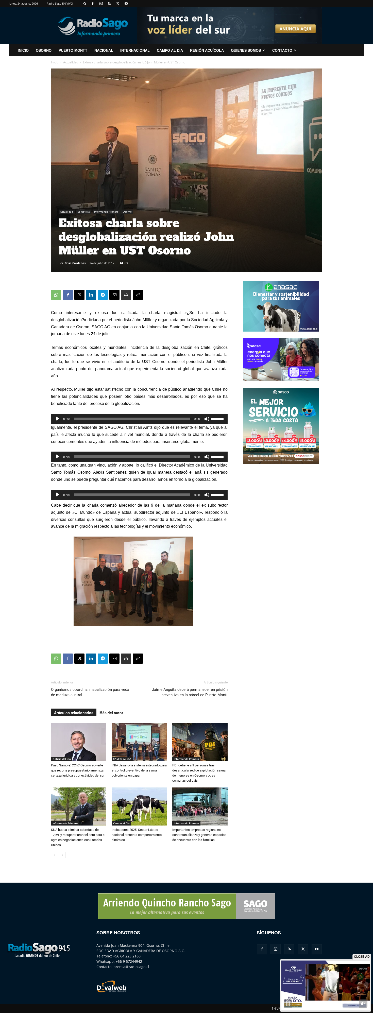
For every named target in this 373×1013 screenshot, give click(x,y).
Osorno (44, 50)
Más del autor (111, 712)
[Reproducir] (57, 418)
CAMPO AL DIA (122, 759)
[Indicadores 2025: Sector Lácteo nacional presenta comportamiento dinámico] (139, 806)
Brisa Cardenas (75, 263)
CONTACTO (282, 50)
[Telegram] (103, 295)
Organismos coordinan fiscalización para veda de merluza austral (90, 692)
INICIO (23, 50)
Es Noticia (83, 211)
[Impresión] (126, 295)
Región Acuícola (207, 50)
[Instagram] (101, 3)
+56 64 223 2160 (127, 956)
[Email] (114, 295)
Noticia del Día (62, 759)
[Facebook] (92, 3)
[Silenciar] (206, 418)
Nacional (103, 50)
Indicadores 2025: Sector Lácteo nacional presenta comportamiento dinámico (137, 835)
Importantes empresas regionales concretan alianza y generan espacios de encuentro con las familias (199, 835)
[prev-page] (54, 855)
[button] (85, 3)
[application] (139, 419)
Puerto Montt (73, 50)
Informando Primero (106, 211)
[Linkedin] (91, 295)
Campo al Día (170, 50)
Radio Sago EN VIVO (60, 3)
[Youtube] (126, 3)
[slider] (218, 418)
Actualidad (70, 62)
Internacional (135, 50)
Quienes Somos (246, 50)
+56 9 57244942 (129, 961)
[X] (118, 3)
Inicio (54, 62)
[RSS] (109, 3)
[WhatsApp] (56, 295)
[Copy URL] (138, 295)
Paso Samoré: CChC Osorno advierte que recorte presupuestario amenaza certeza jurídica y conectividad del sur (78, 770)
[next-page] (62, 855)
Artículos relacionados (73, 712)
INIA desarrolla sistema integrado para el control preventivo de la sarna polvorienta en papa (139, 770)
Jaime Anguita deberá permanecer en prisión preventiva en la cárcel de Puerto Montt (190, 692)
